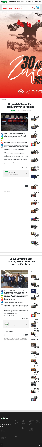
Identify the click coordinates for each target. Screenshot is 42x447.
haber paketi (2, 445)
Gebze (23, 428)
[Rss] (10, 424)
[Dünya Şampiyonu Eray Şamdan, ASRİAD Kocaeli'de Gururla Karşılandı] (14, 279)
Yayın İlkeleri (3, 431)
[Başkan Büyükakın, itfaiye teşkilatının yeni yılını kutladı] (14, 121)
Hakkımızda (2, 430)
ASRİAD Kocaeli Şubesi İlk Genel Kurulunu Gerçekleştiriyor (37, 176)
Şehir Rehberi (31, 430)
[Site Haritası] (1, 426)
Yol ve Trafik (31, 421)
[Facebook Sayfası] (1, 424)
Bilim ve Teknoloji (20, 1)
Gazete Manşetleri (31, 432)
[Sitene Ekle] (3, 426)
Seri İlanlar (31, 429)
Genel (29, 1)
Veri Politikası (3, 432)
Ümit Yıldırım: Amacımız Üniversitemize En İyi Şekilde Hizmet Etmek (36, 152)
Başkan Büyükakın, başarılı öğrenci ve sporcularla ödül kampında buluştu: (36, 242)
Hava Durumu (31, 420)
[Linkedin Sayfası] (8, 424)
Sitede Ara (38, 420)
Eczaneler (31, 424)
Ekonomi (11, 1)
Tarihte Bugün (31, 427)
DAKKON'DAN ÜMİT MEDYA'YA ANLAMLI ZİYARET (36, 226)
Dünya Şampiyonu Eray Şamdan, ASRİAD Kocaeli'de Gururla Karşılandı (36, 128)
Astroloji (37, 425)
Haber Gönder (3, 438)
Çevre (26, 1)
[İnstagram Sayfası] (5, 424)
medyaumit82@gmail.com (13, 174)
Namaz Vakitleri (30, 423)
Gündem (6, 99)
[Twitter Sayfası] (3, 424)
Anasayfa (2, 99)
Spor (32, 1)
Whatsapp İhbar (3, 437)
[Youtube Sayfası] (7, 424)
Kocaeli (14, 1)
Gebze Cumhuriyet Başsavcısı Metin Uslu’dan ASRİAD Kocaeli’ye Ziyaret (36, 160)
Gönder (26, 185)
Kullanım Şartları (3, 436)
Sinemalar (31, 428)
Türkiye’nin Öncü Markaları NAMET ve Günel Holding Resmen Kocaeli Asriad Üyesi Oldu (36, 212)
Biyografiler (38, 422)
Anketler (37, 421)
